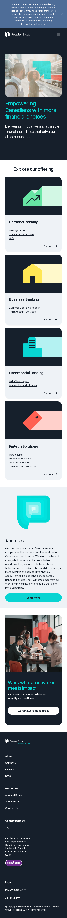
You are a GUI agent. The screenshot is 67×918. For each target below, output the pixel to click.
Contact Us (11, 808)
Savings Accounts (19, 230)
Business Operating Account (25, 307)
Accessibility (12, 897)
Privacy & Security (15, 889)
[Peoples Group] (17, 742)
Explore (48, 246)
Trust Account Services (22, 311)
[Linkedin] (7, 828)
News (8, 775)
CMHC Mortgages (19, 381)
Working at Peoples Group (34, 710)
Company (10, 762)
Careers (9, 769)
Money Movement (19, 462)
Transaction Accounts (21, 234)
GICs (11, 238)
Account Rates (13, 794)
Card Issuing (16, 454)
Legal (8, 882)
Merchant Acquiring (20, 458)
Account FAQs (13, 801)
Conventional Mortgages (23, 385)
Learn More (33, 597)
